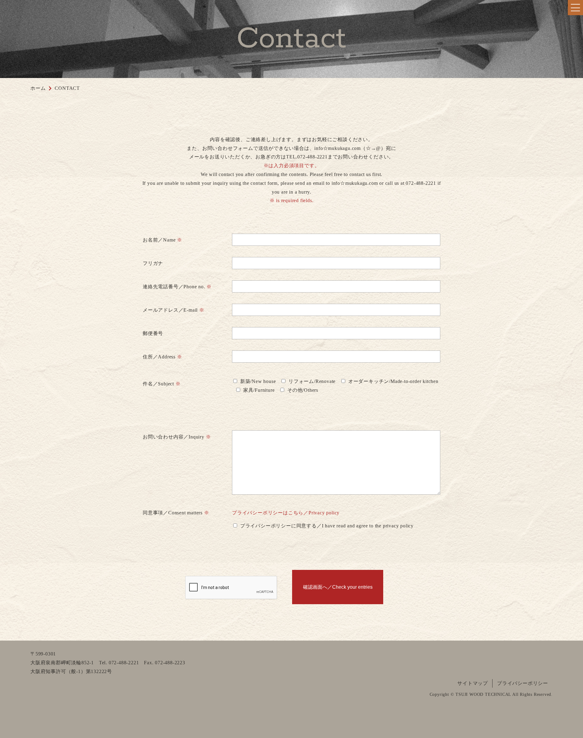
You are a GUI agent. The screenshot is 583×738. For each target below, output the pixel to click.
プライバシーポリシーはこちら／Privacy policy (285, 512)
